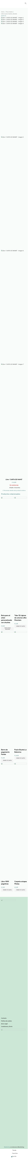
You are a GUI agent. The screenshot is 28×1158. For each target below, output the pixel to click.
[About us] (14, 1016)
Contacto (3, 1018)
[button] (26, 4)
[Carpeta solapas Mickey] (20, 819)
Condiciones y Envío (6, 1026)
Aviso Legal (4, 1023)
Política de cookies (6, 1021)
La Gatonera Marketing (17, 1147)
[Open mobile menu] (1, 3)
